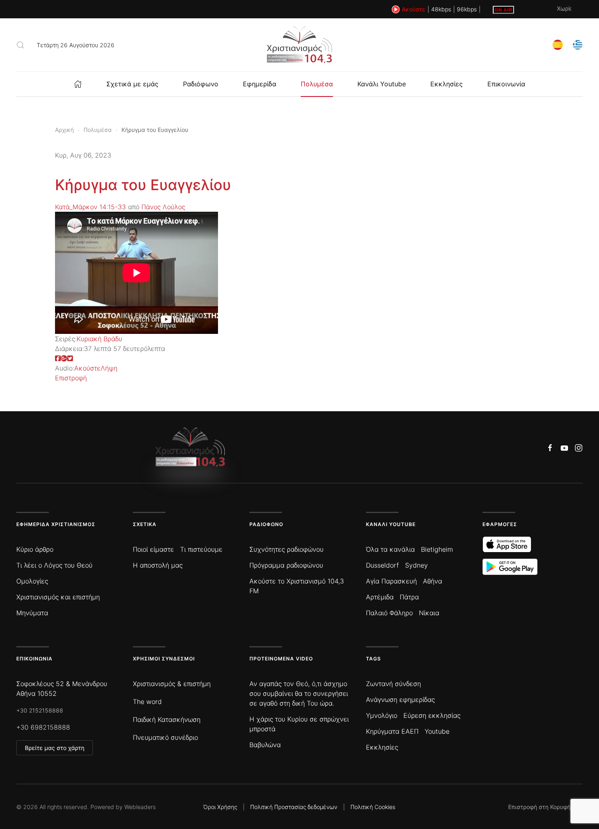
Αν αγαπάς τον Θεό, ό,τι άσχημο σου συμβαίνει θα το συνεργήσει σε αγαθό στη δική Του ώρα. (298, 693)
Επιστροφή (71, 378)
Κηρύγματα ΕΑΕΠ (392, 731)
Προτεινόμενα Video (281, 659)
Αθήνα (432, 581)
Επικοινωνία (506, 84)
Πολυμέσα (317, 84)
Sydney (416, 565)
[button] (20, 45)
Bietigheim (437, 549)
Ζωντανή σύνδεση (393, 684)
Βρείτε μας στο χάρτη (54, 747)
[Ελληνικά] (578, 44)
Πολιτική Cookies (372, 806)
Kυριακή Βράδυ (99, 339)
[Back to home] (299, 44)
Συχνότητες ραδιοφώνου (286, 549)
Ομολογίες (32, 581)
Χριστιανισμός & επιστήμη (172, 684)
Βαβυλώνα (265, 745)
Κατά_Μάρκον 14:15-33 (90, 207)
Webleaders (140, 806)
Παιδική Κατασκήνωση (166, 719)
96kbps (467, 9)
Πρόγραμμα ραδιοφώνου (286, 565)
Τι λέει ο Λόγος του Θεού (54, 565)
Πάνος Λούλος (163, 207)
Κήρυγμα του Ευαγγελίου (143, 185)
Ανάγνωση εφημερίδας (400, 699)
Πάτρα (409, 597)
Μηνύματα (32, 613)
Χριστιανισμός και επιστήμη (58, 597)
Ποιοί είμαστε (153, 549)
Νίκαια (429, 613)
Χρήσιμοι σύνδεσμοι (164, 659)
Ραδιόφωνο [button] (200, 84)
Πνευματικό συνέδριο (165, 737)
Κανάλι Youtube (381, 84)
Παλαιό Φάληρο (389, 613)
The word (147, 701)
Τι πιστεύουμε (201, 549)
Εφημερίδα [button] (259, 84)
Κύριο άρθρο (34, 549)
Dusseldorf (382, 565)
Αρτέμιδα (380, 597)
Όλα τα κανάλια (390, 549)
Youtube (437, 731)
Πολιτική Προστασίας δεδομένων (293, 806)
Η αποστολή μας (158, 565)
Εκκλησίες (446, 84)
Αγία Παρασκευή (391, 581)
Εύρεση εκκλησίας (431, 715)
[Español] (558, 44)
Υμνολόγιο (381, 715)
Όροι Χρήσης (220, 806)
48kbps (441, 9)
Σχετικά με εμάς (132, 84)
